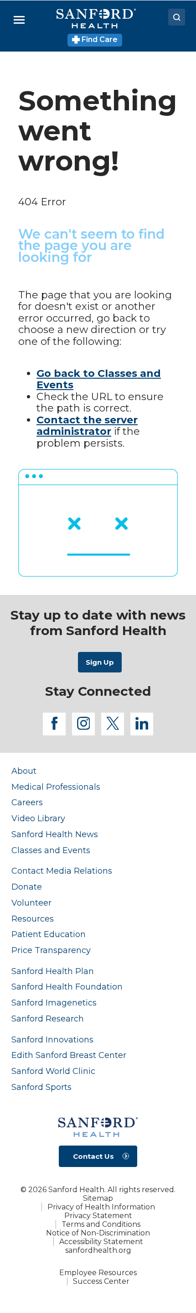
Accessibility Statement (101, 1241)
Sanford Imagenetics (54, 1002)
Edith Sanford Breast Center (68, 1055)
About (23, 771)
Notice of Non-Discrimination (98, 1233)
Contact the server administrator (87, 426)
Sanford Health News (54, 834)
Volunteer (31, 902)
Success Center (101, 1281)
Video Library (38, 818)
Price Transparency (51, 950)
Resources (32, 918)
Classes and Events (50, 850)
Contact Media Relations (61, 870)
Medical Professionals (55, 787)
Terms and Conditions (101, 1224)
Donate (26, 886)
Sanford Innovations (52, 1039)
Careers (27, 802)
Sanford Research (47, 1018)
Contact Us (93, 1156)
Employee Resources (98, 1272)
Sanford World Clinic (53, 1071)
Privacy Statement (98, 1215)
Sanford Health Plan (52, 971)
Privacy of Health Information (101, 1207)
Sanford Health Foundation (67, 986)
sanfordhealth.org (98, 1250)
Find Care (99, 39)
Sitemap (98, 1198)
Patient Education (48, 934)
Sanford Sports (41, 1087)
